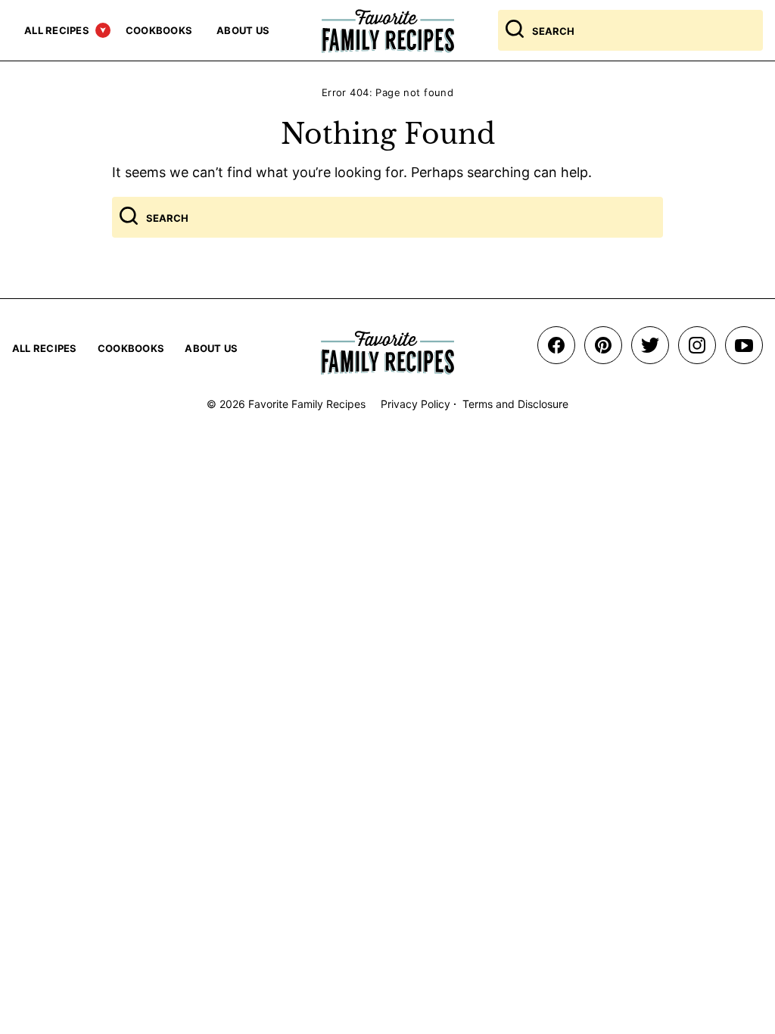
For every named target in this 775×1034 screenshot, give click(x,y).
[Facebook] (556, 345)
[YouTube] (744, 345)
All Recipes (56, 30)
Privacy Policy (415, 403)
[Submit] (514, 30)
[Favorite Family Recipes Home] (388, 30)
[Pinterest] (603, 345)
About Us (242, 30)
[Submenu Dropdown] (102, 30)
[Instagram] (697, 345)
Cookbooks (159, 30)
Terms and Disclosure (515, 403)
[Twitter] (650, 345)
